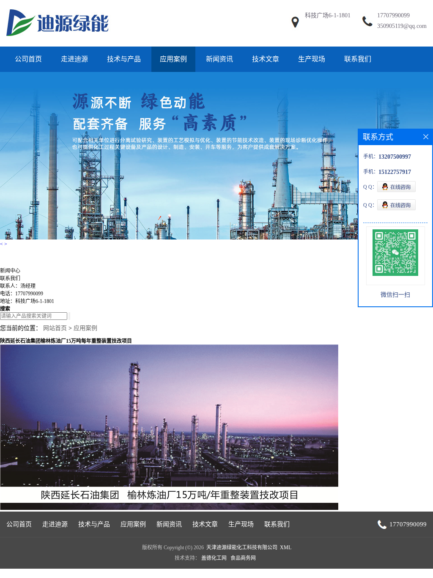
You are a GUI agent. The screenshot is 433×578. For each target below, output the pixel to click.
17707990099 (393, 15)
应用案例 (173, 59)
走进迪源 (74, 59)
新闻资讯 (219, 59)
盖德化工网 (214, 558)
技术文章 (265, 59)
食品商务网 (243, 558)
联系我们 (357, 59)
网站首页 (55, 328)
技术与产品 (124, 59)
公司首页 (28, 59)
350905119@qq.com (402, 26)
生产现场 (311, 59)
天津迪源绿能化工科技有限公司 (241, 547)
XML (285, 547)
